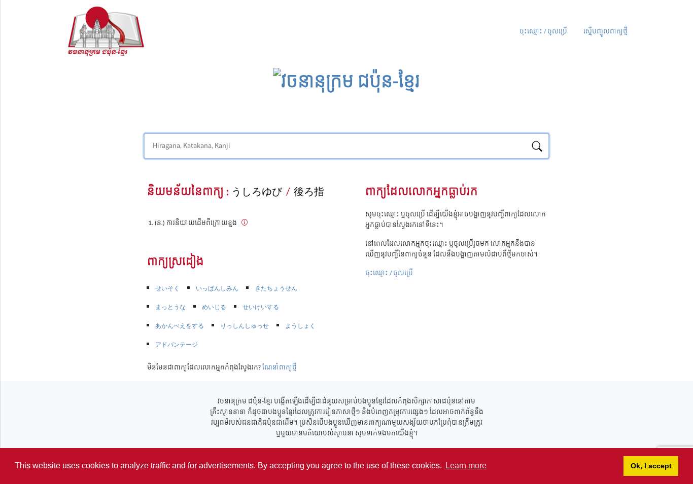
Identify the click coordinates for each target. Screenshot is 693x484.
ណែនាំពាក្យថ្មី (279, 367)
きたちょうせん (276, 288)
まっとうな (170, 307)
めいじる (214, 307)
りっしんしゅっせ (244, 325)
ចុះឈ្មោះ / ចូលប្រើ (543, 31)
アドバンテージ (176, 344)
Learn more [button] (466, 465)
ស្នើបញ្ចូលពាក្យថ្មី (605, 31)
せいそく (167, 288)
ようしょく (300, 325)
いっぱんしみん (217, 288)
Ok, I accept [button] (651, 466)
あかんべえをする (179, 325)
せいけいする (260, 307)
